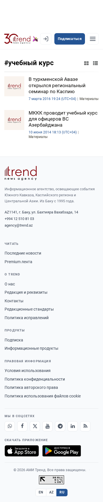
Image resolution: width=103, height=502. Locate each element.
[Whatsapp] (10, 426)
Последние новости (23, 253)
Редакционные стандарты (29, 309)
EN (41, 492)
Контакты (14, 301)
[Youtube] (47, 426)
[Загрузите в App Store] (22, 451)
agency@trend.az (19, 225)
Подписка (14, 340)
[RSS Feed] (85, 426)
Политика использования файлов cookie (43, 396)
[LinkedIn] (73, 426)
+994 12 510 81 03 (19, 219)
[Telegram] (60, 426)
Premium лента (18, 261)
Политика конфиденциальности (35, 379)
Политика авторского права (31, 387)
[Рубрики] (93, 39)
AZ (51, 492)
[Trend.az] (21, 39)
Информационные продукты (31, 348)
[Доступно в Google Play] (61, 451)
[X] (35, 426)
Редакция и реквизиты (26, 292)
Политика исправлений (27, 317)
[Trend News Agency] (21, 173)
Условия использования (28, 370)
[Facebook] (22, 426)
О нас (10, 284)
